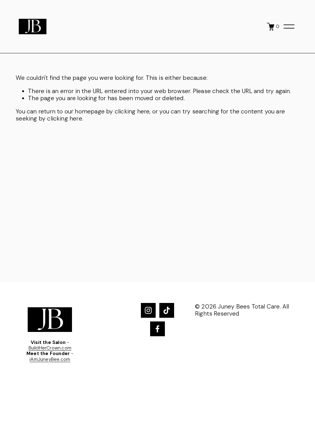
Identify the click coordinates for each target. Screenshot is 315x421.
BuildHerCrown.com (50, 348)
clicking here (132, 111)
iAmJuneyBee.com (50, 359)
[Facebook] (157, 328)
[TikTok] (166, 310)
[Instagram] (148, 310)
